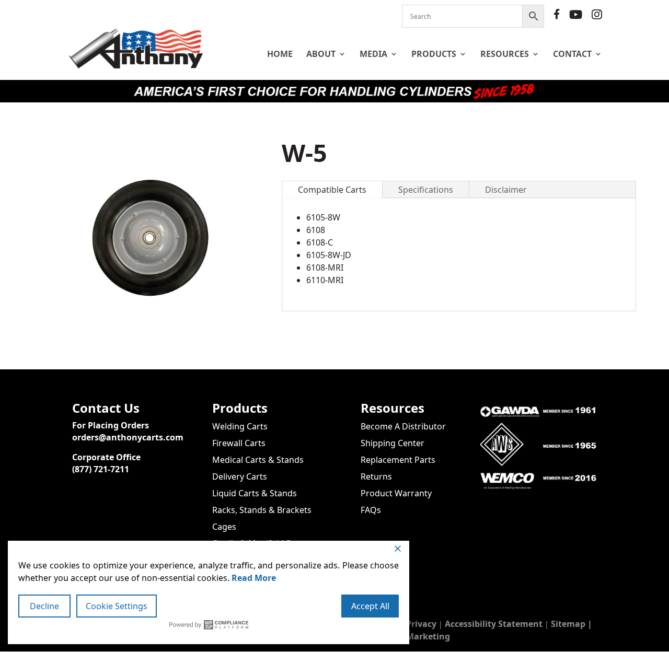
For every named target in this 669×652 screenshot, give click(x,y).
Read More (254, 578)
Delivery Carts (239, 476)
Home (280, 54)
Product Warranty (396, 493)
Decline (44, 606)
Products (433, 54)
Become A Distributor (403, 426)
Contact (572, 54)
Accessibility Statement (494, 624)
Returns (376, 476)
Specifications (425, 189)
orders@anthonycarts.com (127, 437)
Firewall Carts (239, 443)
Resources (504, 54)
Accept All (370, 606)
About (321, 54)
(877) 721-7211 (100, 469)
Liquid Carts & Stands (254, 493)
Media (373, 54)
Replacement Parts (398, 459)
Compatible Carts (332, 189)
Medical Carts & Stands (258, 459)
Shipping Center (392, 443)
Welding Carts (240, 426)
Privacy (421, 624)
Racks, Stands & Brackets (262, 510)
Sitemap (568, 624)
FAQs (371, 510)
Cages (224, 526)
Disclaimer (506, 189)
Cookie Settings (116, 606)
